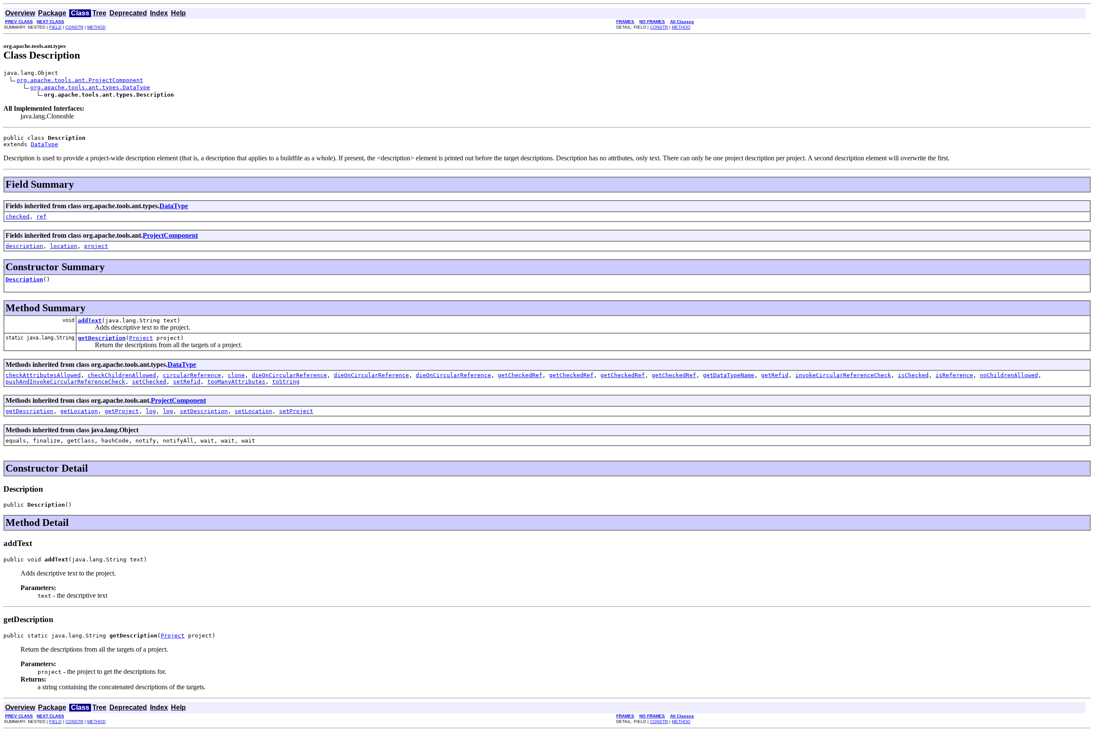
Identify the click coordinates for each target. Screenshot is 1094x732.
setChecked (149, 381)
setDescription (204, 411)
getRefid (774, 375)
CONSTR (74, 27)
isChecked (913, 375)
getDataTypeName (728, 375)
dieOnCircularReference (289, 375)
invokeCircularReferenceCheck (843, 375)
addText (90, 320)
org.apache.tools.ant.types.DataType (90, 87)
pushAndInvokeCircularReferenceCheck (65, 381)
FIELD (55, 27)
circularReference (192, 375)
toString (286, 381)
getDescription (102, 338)
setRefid (186, 381)
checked (17, 216)
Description (24, 279)
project (96, 246)
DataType (44, 144)
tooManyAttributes (236, 381)
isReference (954, 375)
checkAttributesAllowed (43, 375)
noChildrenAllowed (1009, 375)
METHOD (96, 27)
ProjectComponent (170, 235)
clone (236, 375)
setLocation (253, 411)
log (151, 411)
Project (141, 338)
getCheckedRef (520, 375)
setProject (296, 411)
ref (41, 216)
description (24, 246)
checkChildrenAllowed (122, 375)
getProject (122, 411)
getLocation (79, 411)
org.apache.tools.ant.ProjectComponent (80, 80)
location (63, 246)
